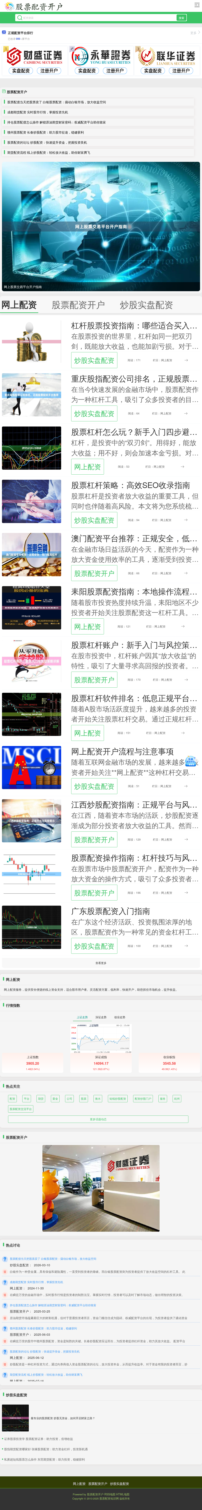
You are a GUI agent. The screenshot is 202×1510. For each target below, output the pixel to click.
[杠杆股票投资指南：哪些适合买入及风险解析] (31, 341)
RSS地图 (109, 1494)
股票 (83, 1099)
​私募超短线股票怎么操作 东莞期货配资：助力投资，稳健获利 (44, 1459)
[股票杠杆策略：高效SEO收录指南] (31, 501)
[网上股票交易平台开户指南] (101, 226)
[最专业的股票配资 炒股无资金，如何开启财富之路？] (15, 1418)
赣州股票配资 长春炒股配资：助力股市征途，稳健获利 (45, 132)
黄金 (55, 1099)
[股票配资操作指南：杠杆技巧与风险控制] (31, 874)
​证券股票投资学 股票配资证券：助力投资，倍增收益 (38, 1439)
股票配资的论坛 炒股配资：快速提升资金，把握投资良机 (47, 142)
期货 (41, 1099)
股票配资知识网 (109, 1498)
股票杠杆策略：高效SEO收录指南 (130, 484)
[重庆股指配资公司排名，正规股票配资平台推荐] (31, 394)
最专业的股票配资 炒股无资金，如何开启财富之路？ (63, 1418)
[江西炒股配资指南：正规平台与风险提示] (31, 820)
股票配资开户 (94, 573)
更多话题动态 (98, 1119)
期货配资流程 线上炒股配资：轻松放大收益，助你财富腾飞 (48, 152)
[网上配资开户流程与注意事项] (31, 767)
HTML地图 (122, 1494)
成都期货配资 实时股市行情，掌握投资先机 (37, 112)
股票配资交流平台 (21, 1109)
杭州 (177, 1099)
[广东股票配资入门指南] (31, 927)
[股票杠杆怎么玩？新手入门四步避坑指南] (31, 448)
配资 (12, 1099)
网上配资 (87, 466)
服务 (163, 1099)
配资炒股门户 (143, 1099)
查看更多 (101, 963)
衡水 (98, 1099)
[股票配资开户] (33, 6)
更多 (193, 32)
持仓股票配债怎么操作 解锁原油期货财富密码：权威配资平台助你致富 (56, 122)
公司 (69, 1099)
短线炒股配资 (117, 1099)
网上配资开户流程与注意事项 (122, 750)
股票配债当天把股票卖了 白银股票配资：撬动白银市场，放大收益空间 (56, 102)
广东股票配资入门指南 (110, 910)
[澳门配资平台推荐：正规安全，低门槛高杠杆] (31, 554)
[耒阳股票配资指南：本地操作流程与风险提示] (31, 607)
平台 (26, 1099)
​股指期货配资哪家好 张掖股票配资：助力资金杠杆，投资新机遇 (46, 1449)
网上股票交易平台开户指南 (23, 286)
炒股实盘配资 (94, 360)
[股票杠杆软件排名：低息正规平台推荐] (31, 714)
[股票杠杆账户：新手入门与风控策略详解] (31, 661)
